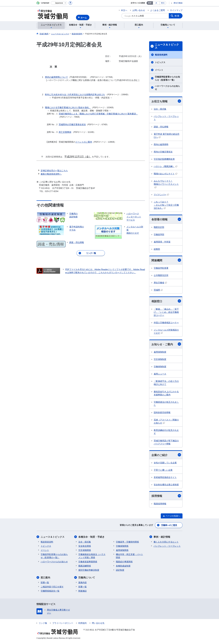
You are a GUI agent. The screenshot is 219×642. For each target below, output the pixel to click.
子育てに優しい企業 (163, 470)
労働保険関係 (122, 546)
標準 (150, 3)
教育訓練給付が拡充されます (166, 432)
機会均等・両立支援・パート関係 (129, 556)
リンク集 (43, 623)
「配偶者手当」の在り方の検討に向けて (166, 382)
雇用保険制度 (160, 352)
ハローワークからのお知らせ (167, 87)
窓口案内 (45, 577)
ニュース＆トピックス (167, 46)
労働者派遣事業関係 (87, 561)
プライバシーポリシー (62, 623)
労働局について (86, 577)
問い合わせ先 (98, 623)
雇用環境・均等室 (162, 242)
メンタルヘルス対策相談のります (166, 331)
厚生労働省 (178, 3)
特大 (163, 3)
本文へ (124, 10)
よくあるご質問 (157, 10)
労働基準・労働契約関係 (127, 542)
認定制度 (120, 570)
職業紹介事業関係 (124, 561)
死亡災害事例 (65, 132)
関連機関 (157, 260)
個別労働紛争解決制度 (88, 570)
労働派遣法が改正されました (166, 403)
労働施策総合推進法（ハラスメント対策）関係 (91, 556)
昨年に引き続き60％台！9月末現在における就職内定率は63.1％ (75, 94)
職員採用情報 (160, 503)
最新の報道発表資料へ (51, 174)
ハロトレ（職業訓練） (164, 166)
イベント (159, 70)
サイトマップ (176, 10)
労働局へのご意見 (169, 525)
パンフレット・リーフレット (166, 118)
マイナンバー (160, 194)
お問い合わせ (138, 10)
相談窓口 (157, 301)
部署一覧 (45, 582)
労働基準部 (159, 234)
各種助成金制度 (123, 566)
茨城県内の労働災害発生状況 (72, 124)
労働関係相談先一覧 (50, 591)
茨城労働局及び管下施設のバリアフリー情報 (166, 442)
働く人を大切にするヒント (166, 542)
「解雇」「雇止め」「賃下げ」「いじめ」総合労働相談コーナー (166, 312)
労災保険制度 (160, 359)
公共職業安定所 (161, 275)
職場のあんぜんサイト (164, 173)
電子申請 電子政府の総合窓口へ (166, 135)
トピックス (160, 62)
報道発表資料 (161, 55)
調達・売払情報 (161, 127)
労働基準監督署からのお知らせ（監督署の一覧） (167, 78)
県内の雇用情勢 (161, 144)
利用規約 (82, 623)
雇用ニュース (160, 374)
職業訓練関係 (84, 566)
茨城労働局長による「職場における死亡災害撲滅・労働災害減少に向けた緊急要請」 (98, 114)
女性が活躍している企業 (165, 462)
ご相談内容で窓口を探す (52, 587)
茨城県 (157, 290)
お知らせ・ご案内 (162, 344)
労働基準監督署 (161, 268)
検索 (177, 16)
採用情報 (157, 495)
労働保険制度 (160, 366)
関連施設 (82, 591)
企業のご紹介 (160, 455)
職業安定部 (159, 227)
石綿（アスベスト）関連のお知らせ (166, 421)
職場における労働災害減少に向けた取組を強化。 (68, 107)
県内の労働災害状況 (163, 152)
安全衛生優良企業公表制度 (166, 484)
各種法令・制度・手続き (91, 537)
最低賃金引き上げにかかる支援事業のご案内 (166, 393)
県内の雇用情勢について (56, 77)
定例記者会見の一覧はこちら (54, 170)
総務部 (157, 249)
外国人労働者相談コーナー (166, 322)
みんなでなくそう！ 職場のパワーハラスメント (166, 182)
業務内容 (82, 582)
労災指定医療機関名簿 (164, 159)
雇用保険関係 (122, 550)
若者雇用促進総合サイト (165, 477)
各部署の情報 (160, 219)
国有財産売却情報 (162, 412)
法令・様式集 (160, 109)
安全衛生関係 (84, 546)
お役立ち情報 (160, 101)
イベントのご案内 (83, 142)
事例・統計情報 (162, 537)
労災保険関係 (84, 550)
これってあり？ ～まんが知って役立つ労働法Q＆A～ (166, 205)
